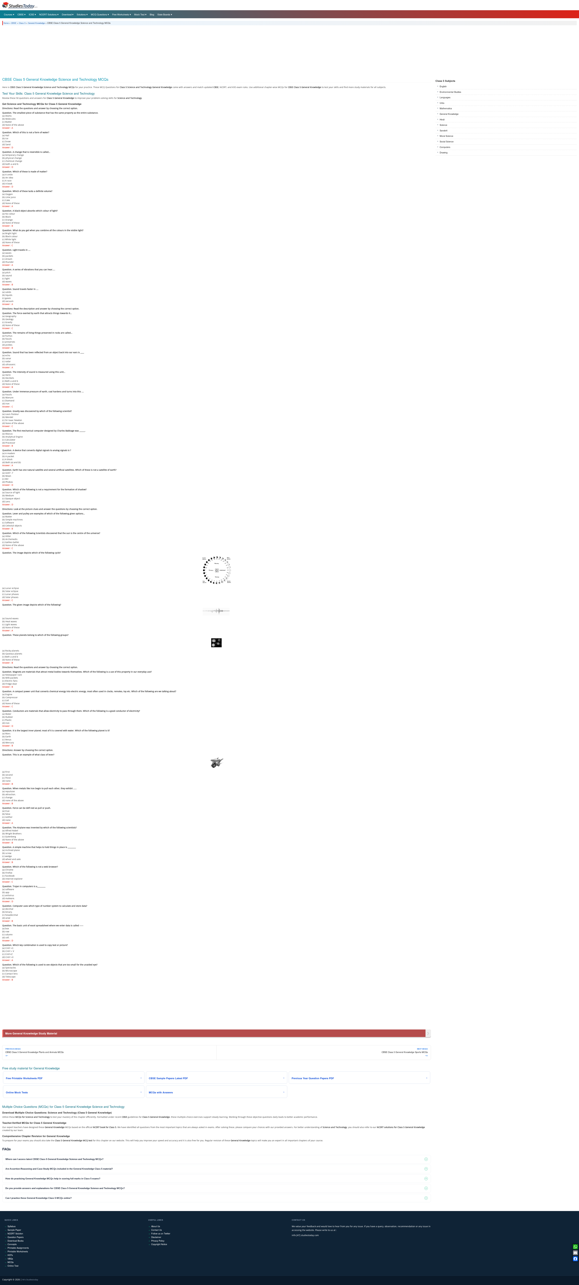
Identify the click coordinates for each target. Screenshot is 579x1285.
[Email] (575, 1253)
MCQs (11, 1262)
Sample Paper (14, 1229)
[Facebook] (575, 1259)
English (443, 86)
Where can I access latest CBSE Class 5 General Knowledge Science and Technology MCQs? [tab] (54, 1159)
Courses (8, 14)
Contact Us (156, 1229)
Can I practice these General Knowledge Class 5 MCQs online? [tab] (38, 1198)
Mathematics (446, 108)
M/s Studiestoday (30, 1279)
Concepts (12, 1244)
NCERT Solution (15, 1233)
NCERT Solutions (48, 14)
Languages (445, 97)
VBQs (10, 1258)
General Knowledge (36, 23)
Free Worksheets (120, 14)
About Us (155, 1226)
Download (67, 14)
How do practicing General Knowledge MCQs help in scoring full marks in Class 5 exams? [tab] (52, 1178)
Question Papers (16, 1237)
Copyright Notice (159, 1244)
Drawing (444, 152)
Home (6, 23)
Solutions (81, 14)
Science (443, 124)
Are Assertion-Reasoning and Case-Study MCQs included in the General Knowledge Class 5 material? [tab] (59, 1168)
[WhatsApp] (575, 1247)
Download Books (16, 1240)
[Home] (20, 5)
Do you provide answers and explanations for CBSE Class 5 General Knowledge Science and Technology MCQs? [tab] (65, 1188)
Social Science (447, 141)
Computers (445, 147)
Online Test (13, 1265)
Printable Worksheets (18, 1251)
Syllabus (12, 1226)
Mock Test (139, 14)
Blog (152, 14)
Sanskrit (443, 130)
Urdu (442, 102)
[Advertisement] (92, 50)
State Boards (163, 14)
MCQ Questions (99, 14)
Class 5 (22, 23)
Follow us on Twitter (160, 1233)
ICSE (31, 14)
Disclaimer (156, 1237)
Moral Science (446, 135)
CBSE (20, 14)
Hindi (442, 119)
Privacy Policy (157, 1240)
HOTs (10, 1255)
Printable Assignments (18, 1247)
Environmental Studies (450, 91)
